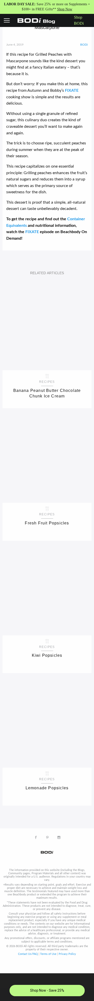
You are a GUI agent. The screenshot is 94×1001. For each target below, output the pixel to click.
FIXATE (71, 90)
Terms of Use (48, 954)
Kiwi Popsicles (47, 655)
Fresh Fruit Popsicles (47, 523)
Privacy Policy (67, 954)
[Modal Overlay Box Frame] (47, 987)
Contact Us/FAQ (28, 954)
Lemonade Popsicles (47, 788)
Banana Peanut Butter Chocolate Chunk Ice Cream (47, 393)
